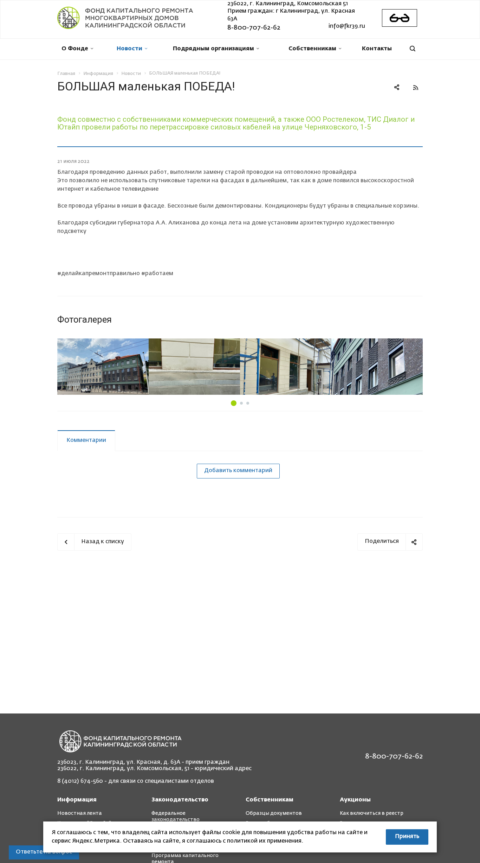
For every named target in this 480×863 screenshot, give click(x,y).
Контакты (377, 49)
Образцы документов (274, 813)
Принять (407, 836)
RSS (416, 88)
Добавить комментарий (238, 471)
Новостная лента (79, 813)
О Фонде (74, 49)
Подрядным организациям (213, 49)
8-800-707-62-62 (253, 28)
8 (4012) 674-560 (80, 781)
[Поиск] (412, 49)
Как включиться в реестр (371, 813)
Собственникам (312, 49)
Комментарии (86, 440)
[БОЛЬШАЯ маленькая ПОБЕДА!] (103, 366)
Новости (129, 49)
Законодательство (179, 800)
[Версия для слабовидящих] (399, 18)
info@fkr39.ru (347, 26)
